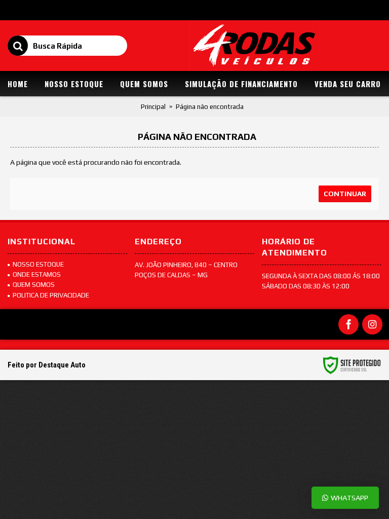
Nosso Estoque (38, 264)
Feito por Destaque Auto (47, 364)
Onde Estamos (37, 274)
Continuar (345, 194)
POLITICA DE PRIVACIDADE (51, 295)
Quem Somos (34, 284)
